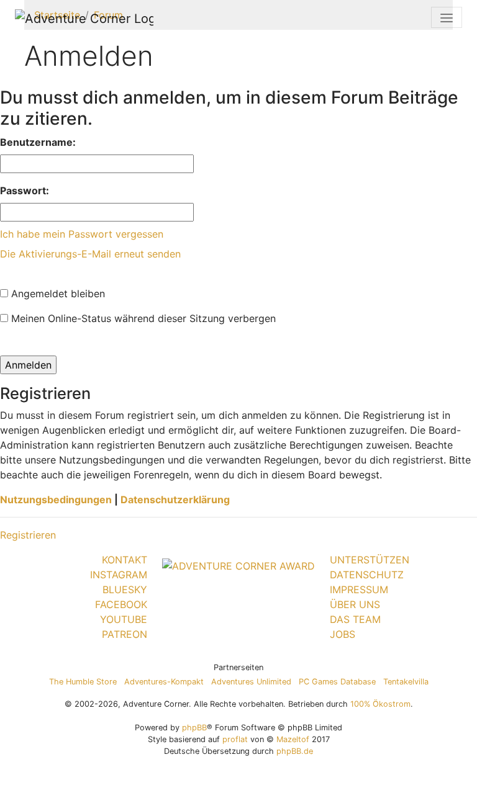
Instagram (118, 574)
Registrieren (28, 535)
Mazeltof (292, 739)
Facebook (121, 604)
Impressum (359, 589)
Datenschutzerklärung (175, 499)
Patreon (124, 634)
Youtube (123, 619)
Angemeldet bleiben (56, 293)
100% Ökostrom (380, 704)
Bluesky (124, 589)
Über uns (355, 604)
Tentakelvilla (406, 681)
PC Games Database (337, 681)
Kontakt (124, 559)
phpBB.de (294, 751)
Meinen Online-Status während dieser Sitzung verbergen (142, 318)
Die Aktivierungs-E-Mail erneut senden (90, 254)
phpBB (194, 727)
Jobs (342, 634)
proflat (235, 739)
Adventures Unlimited (251, 681)
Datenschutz (367, 574)
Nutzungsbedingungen (56, 499)
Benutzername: (38, 142)
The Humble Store (83, 681)
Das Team (355, 619)
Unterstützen (369, 559)
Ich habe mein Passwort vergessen (81, 234)
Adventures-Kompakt (164, 681)
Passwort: (24, 190)
